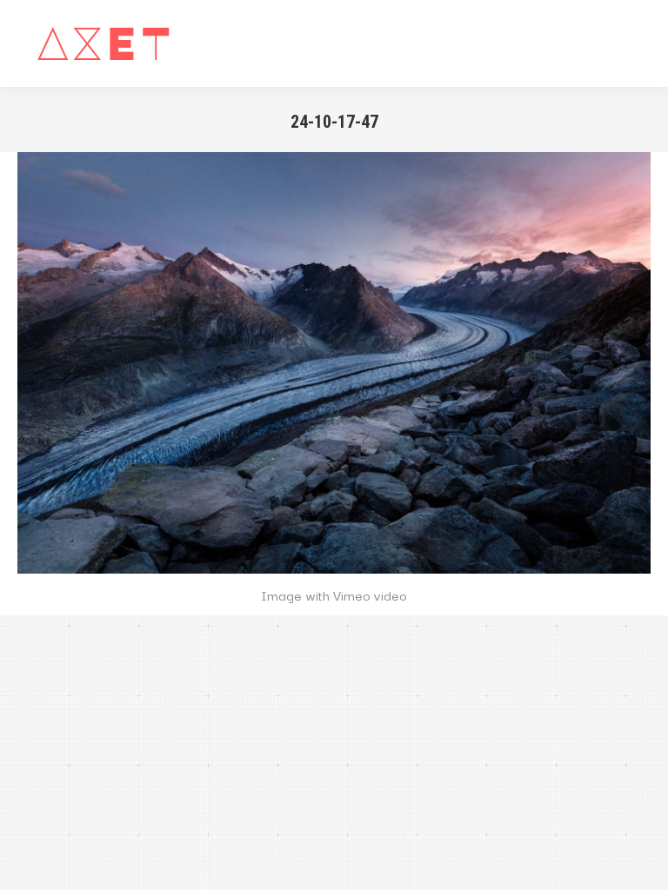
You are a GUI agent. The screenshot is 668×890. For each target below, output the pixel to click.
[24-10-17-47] (334, 363)
